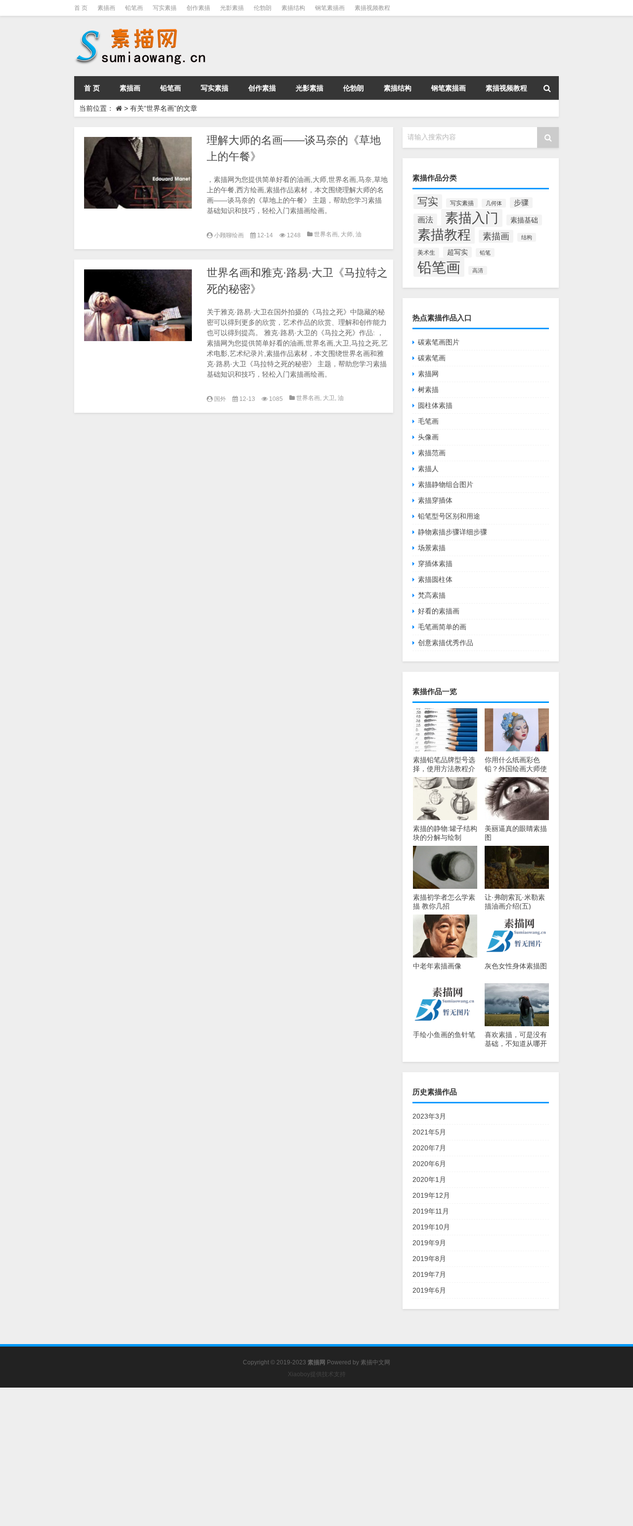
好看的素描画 (438, 611)
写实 (427, 202)
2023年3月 (429, 1116)
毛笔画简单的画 (442, 627)
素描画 (106, 7)
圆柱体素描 (435, 405)
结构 (526, 237)
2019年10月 (431, 1227)
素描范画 (432, 453)
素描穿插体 (435, 500)
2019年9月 (429, 1243)
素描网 (428, 374)
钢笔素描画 (330, 7)
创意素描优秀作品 (445, 643)
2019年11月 (430, 1211)
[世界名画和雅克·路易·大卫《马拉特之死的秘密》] (138, 305)
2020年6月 (429, 1164)
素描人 (428, 469)
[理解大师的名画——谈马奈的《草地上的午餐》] (138, 172)
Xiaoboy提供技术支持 (317, 1374)
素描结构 (293, 7)
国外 (220, 398)
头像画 (428, 437)
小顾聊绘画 (229, 235)
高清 (477, 270)
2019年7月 (429, 1274)
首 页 (81, 7)
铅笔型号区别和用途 (449, 516)
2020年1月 (429, 1179)
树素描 (428, 389)
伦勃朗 (262, 7)
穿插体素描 (435, 563)
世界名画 (326, 234)
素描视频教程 (372, 7)
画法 (425, 219)
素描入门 (471, 218)
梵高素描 (432, 595)
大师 (347, 234)
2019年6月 (429, 1290)
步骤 (521, 203)
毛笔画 (428, 421)
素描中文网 (375, 1362)
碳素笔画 (432, 358)
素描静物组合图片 (445, 484)
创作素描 (198, 7)
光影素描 (232, 7)
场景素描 (432, 548)
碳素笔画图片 (438, 342)
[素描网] (141, 30)
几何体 (494, 203)
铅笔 (485, 253)
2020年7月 (429, 1148)
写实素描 (165, 7)
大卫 (329, 397)
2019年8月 (429, 1259)
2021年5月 (429, 1132)
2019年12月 (431, 1195)
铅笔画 (134, 7)
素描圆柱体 (435, 579)
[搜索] (547, 88)
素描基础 (524, 220)
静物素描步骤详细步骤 (452, 532)
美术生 (426, 252)
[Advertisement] (296, 1457)
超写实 (457, 252)
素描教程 (444, 234)
